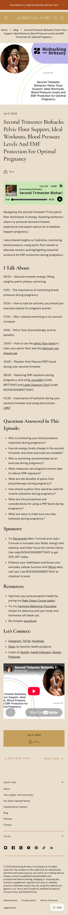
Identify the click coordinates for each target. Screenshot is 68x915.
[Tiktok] (44, 848)
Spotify (25, 652)
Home (4, 29)
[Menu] (6, 18)
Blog (16, 29)
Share (11, 171)
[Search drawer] (55, 18)
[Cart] (62, 18)
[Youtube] (28, 848)
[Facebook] (13, 848)
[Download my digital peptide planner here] (34, 5)
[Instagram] (5, 848)
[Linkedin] (51, 848)
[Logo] (33, 17)
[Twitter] (21, 848)
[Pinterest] (36, 848)
